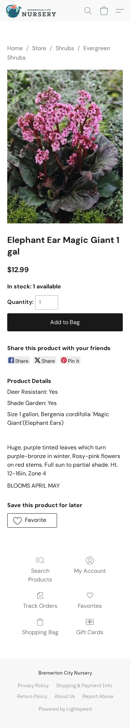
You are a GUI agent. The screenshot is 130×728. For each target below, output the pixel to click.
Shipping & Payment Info (84, 685)
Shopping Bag (40, 632)
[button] (32, 11)
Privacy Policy (33, 685)
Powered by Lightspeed (65, 709)
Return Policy (32, 696)
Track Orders (40, 606)
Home (15, 48)
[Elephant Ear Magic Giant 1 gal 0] (65, 147)
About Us (65, 696)
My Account (90, 571)
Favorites (90, 606)
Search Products (40, 575)
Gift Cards (89, 632)
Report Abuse (97, 696)
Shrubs (65, 48)
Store (39, 48)
